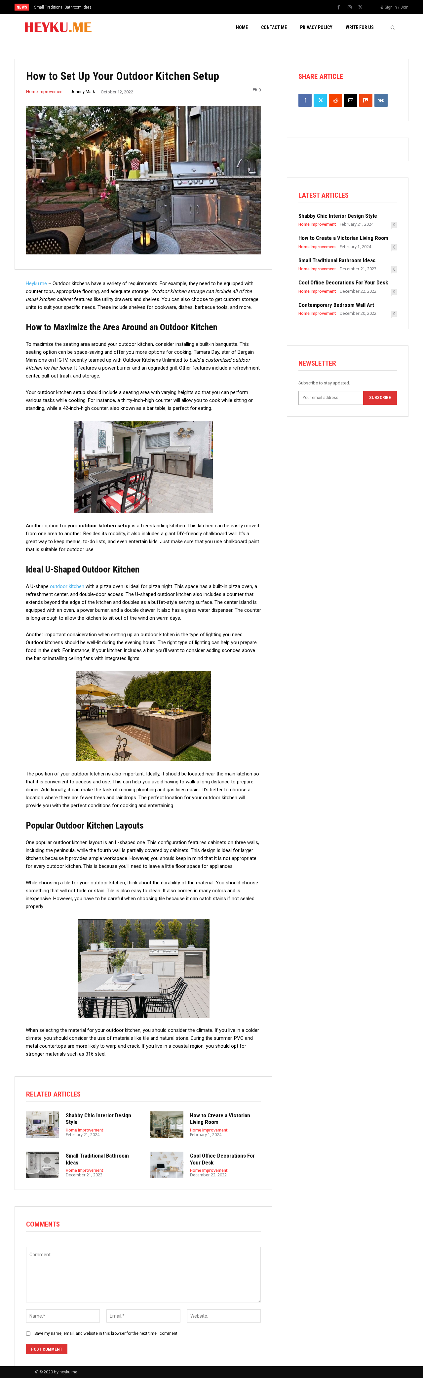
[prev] (223, 7)
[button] (392, 27)
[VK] (381, 100)
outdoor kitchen (67, 586)
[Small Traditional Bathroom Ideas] (42, 1165)
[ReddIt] (335, 100)
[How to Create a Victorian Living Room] (166, 1124)
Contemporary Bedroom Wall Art (336, 305)
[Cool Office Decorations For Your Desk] (166, 1165)
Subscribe (380, 397)
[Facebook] (338, 7)
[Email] (350, 100)
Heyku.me (36, 283)
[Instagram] (349, 7)
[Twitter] (360, 7)
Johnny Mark (83, 91)
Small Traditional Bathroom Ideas (336, 260)
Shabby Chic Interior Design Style (337, 216)
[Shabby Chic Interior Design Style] (42, 1124)
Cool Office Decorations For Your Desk (68, 7)
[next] (233, 7)
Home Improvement (45, 91)
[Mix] (365, 100)
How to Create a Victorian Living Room (343, 238)
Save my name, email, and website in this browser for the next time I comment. (106, 1333)
